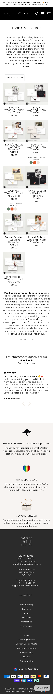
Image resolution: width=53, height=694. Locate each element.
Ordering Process (26, 639)
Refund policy (26, 661)
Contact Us (26, 622)
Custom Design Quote (26, 644)
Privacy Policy (26, 652)
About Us (26, 617)
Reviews (26, 657)
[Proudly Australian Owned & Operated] (26, 432)
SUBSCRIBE (26, 595)
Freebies (26, 609)
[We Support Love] (26, 469)
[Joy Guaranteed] (26, 505)
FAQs (26, 635)
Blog (26, 613)
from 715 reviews (26, 363)
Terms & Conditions (26, 648)
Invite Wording (26, 605)
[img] (26, 360)
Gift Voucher (26, 626)
